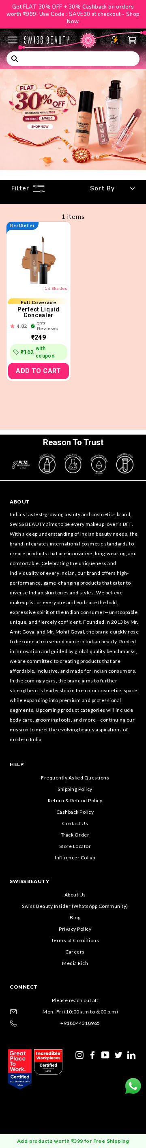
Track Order (75, 835)
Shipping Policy (75, 789)
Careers (75, 952)
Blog (75, 917)
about (20, 502)
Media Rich (75, 963)
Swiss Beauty (29, 881)
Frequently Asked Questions (75, 778)
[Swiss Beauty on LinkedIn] (131, 1054)
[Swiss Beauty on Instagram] (79, 1054)
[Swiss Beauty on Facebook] (92, 1054)
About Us (75, 895)
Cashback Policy (75, 812)
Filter (20, 188)
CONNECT (24, 987)
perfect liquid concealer (38, 312)
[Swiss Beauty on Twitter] (118, 1054)
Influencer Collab (75, 857)
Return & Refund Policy (75, 800)
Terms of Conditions (75, 940)
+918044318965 (80, 1023)
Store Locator (75, 846)
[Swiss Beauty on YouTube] (105, 1054)
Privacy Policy (75, 929)
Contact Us (75, 823)
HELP (17, 764)
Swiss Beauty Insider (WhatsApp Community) (75, 906)
